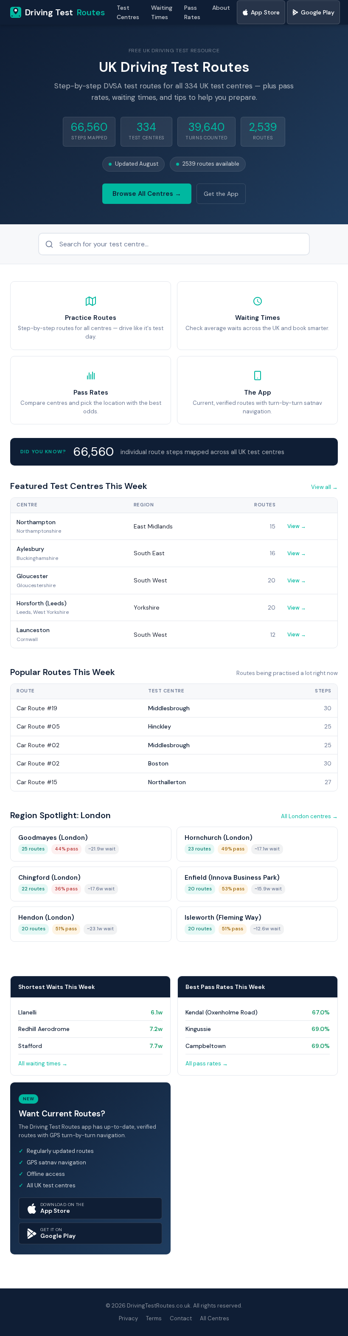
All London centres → (309, 816)
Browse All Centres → (146, 193)
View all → (324, 487)
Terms (154, 1318)
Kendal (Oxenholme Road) (221, 1012)
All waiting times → (42, 1063)
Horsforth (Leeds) (42, 603)
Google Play (317, 12)
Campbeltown (205, 1046)
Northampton (36, 522)
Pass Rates (192, 12)
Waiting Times (161, 12)
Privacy (128, 1318)
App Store (265, 12)
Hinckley (159, 726)
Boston (158, 763)
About (221, 7)
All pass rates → (206, 1063)
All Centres (214, 1318)
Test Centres (128, 12)
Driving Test (65, 12)
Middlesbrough (169, 708)
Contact (181, 1318)
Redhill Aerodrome (44, 1029)
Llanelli (27, 1012)
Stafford (30, 1046)
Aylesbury (30, 549)
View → (296, 526)
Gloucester (32, 576)
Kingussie (198, 1029)
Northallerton (167, 782)
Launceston (33, 630)
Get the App (221, 194)
